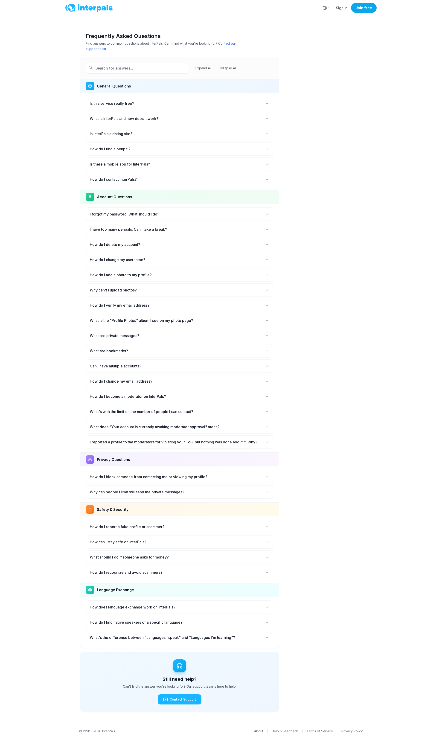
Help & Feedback (285, 731)
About (258, 731)
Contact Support (183, 699)
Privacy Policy (352, 731)
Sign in (341, 8)
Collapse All (227, 68)
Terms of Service (320, 731)
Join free (364, 8)
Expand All (203, 68)
